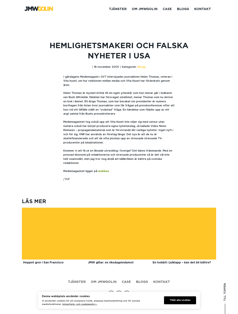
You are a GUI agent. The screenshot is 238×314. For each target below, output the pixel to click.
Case (167, 9)
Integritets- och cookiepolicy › (79, 304)
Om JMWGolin (145, 9)
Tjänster (118, 9)
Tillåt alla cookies (180, 300)
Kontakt (202, 9)
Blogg (183, 9)
